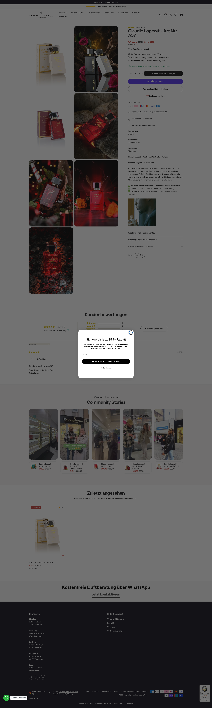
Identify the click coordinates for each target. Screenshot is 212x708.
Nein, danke (106, 368)
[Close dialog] (130, 332)
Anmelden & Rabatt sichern (106, 361)
